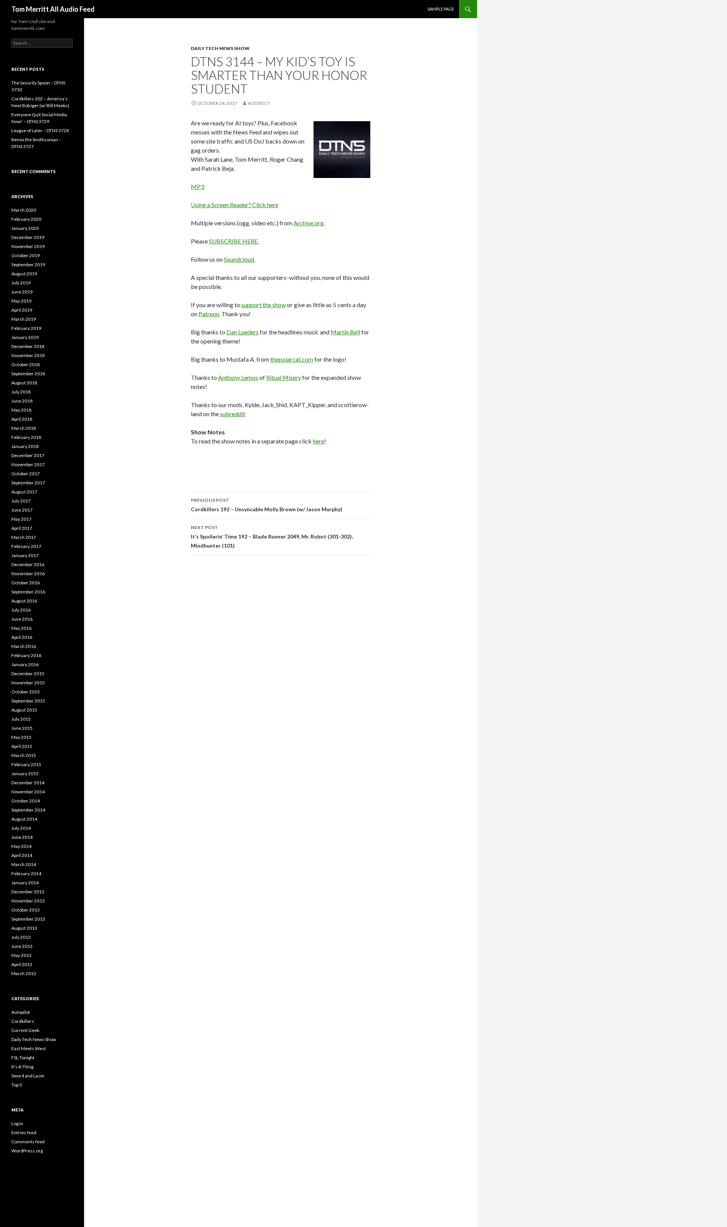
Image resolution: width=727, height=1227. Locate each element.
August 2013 (24, 928)
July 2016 (21, 610)
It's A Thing (22, 1066)
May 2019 (21, 301)
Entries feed (23, 1132)
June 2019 (22, 292)
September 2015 (28, 701)
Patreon (208, 313)
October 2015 (25, 692)
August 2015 (24, 710)
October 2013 (25, 910)
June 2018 (22, 401)
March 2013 (23, 973)
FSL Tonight (22, 1057)
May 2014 (21, 846)
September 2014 (28, 810)
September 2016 (28, 592)
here (318, 441)
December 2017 (27, 455)
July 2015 (21, 719)
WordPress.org (27, 1151)
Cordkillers (22, 1021)
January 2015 (25, 773)
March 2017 (23, 537)
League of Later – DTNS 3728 (40, 130)
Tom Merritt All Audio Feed (53, 9)
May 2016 (21, 628)
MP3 (197, 186)
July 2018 (21, 392)
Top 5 (16, 1085)
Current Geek (25, 1030)
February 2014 (26, 873)
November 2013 (28, 901)
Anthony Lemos (238, 377)
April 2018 (21, 419)
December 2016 (27, 564)
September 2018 (28, 373)
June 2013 (22, 946)
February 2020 (26, 219)
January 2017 (25, 555)
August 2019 (24, 273)
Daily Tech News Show (220, 48)
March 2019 (23, 319)
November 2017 (28, 464)
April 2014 (21, 855)
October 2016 (25, 582)
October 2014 (25, 801)
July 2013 (21, 937)
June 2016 (22, 619)
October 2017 (25, 473)
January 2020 (25, 228)
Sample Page (440, 8)
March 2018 (23, 428)
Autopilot (20, 1012)
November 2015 (28, 682)
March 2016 (23, 646)
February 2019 (26, 328)
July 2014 (21, 828)
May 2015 (21, 737)
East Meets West (28, 1048)
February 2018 (26, 437)
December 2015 (27, 673)
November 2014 (28, 792)
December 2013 (27, 891)
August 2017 (24, 492)
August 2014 (24, 819)
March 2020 (23, 210)
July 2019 (21, 283)
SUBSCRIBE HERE (233, 241)
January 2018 (25, 446)
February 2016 (26, 655)
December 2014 (27, 782)
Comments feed (28, 1141)
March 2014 (23, 864)
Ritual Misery (283, 377)
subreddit (232, 413)
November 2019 (28, 246)
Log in (17, 1123)
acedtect (259, 103)
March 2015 (23, 755)
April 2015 (21, 746)
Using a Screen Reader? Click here (234, 204)
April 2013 (21, 964)
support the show (263, 304)
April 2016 (21, 637)
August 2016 (24, 601)
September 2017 (28, 482)
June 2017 (22, 510)
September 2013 (28, 919)
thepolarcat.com (291, 359)
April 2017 (21, 528)
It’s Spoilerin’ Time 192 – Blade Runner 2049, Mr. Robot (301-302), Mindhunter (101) (272, 537)
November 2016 (28, 573)
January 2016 (25, 664)
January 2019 (25, 337)
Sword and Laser (28, 1076)
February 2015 (26, 764)
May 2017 (21, 519)
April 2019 (21, 310)
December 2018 (27, 346)
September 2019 (28, 264)
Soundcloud (239, 259)
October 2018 (25, 364)
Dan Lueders (242, 332)
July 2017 (21, 501)
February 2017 (26, 546)
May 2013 (21, 955)
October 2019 (25, 255)
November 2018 (28, 355)
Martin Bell (345, 332)
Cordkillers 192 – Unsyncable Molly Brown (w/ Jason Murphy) (266, 504)
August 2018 (24, 383)
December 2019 (27, 237)
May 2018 (21, 410)
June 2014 (22, 837)
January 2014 (25, 882)
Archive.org (308, 222)
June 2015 (22, 728)
